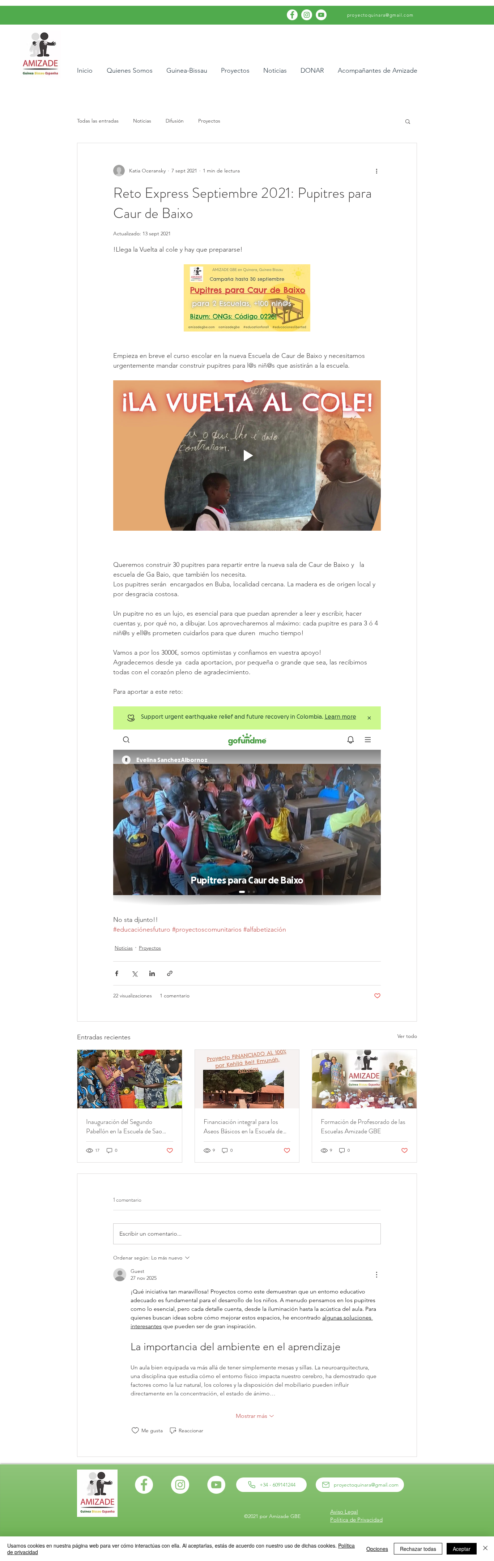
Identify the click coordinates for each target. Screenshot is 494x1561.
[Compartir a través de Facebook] (116, 973)
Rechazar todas (418, 1548)
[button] (407, 121)
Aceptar (461, 1548)
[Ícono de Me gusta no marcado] (135, 1430)
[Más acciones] (376, 170)
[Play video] (247, 455)
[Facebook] (292, 14)
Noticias (142, 120)
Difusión (175, 120)
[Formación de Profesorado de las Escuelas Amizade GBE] (364, 1079)
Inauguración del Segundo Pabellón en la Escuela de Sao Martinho (124, 1126)
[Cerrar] (485, 1548)
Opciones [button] (377, 1548)
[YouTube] (321, 14)
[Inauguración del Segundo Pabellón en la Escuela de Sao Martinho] (129, 1079)
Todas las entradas (98, 120)
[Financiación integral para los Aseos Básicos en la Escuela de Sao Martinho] (247, 1079)
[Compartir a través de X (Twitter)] (134, 973)
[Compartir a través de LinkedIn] (152, 973)
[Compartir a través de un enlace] (169, 973)
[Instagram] (306, 14)
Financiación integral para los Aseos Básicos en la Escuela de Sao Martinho (243, 1126)
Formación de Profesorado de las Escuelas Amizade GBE (363, 1126)
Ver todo (407, 1036)
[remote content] (247, 805)
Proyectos (209, 120)
